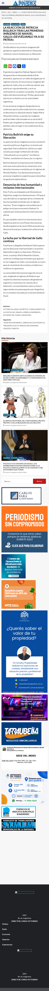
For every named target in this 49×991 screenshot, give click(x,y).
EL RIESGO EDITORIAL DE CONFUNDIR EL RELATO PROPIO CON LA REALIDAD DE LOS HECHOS (24, 422)
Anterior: (24, 310)
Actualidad (7, 24)
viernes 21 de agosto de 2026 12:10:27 (15, 425)
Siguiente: (24, 324)
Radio (4, 929)
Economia (14, 370)
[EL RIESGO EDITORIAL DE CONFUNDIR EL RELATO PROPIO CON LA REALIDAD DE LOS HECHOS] (24, 402)
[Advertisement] (24, 857)
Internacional (15, 24)
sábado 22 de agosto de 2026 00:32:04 (16, 383)
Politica (23, 24)
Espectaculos (7, 945)
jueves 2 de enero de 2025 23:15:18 (15, 43)
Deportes (5, 939)
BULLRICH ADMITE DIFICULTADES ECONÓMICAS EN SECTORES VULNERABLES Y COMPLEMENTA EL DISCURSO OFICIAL (24, 378)
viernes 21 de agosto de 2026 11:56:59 (15, 472)
